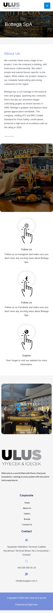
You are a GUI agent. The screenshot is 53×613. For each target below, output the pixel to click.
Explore (26, 355)
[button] (5, 408)
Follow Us (26, 249)
